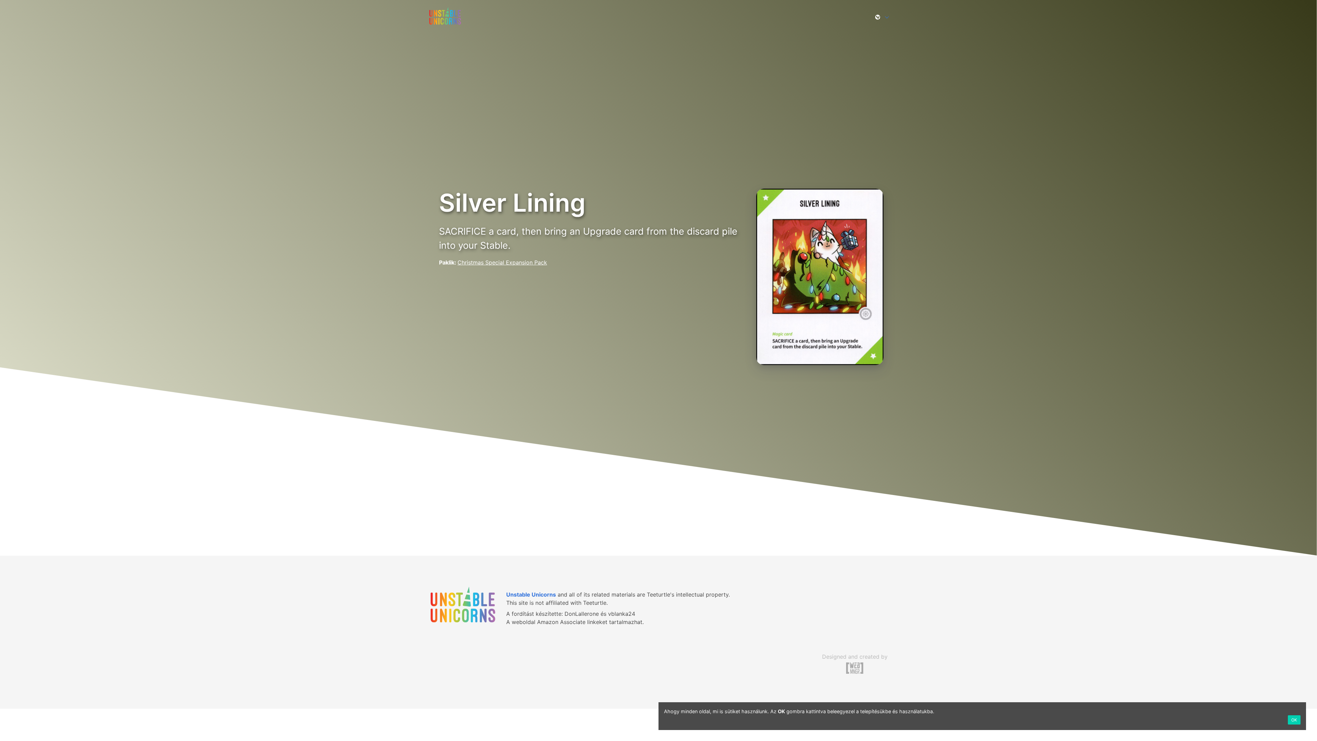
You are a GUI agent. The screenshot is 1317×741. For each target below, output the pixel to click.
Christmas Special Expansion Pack (502, 262)
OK (1294, 719)
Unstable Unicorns (531, 594)
